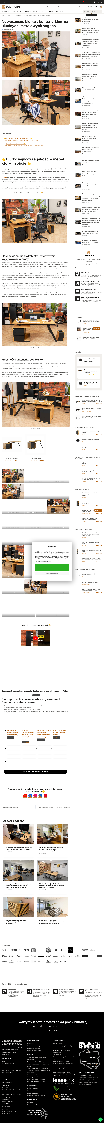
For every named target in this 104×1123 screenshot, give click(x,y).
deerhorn (6, 29)
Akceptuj (52, 567)
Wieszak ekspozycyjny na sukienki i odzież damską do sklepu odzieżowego (28, 734)
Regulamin (4, 1061)
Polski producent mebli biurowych (36, 1081)
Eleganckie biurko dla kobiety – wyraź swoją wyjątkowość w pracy (21, 140)
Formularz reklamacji (32, 1088)
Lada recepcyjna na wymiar (34, 1050)
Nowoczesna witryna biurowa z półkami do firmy (60, 732)
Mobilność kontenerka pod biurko (12, 142)
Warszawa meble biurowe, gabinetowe (89, 1077)
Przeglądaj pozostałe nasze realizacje (35, 772)
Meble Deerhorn (5, 15)
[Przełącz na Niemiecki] (83, 2)
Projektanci (30, 1102)
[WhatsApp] (100, 1120)
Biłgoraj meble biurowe (85, 1075)
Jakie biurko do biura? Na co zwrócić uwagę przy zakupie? (38, 1071)
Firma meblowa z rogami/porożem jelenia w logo (64, 1058)
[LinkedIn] (101, 2)
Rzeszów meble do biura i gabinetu (88, 1082)
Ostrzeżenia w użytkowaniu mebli (61, 1050)
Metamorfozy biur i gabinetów (60, 1068)
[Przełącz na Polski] (80, 2)
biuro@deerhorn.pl (7, 2)
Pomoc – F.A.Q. (57, 1065)
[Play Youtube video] (35, 638)
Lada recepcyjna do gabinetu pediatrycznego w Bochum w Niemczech (16, 921)
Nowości (51, 11)
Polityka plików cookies (43, 576)
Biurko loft (4, 177)
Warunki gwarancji (57, 1043)
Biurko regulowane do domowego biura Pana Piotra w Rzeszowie (90, 185)
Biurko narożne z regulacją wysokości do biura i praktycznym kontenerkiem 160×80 (36, 691)
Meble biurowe (31, 1043)
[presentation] (35, 670)
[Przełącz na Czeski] (88, 2)
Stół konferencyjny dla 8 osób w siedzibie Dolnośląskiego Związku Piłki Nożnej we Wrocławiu (52, 885)
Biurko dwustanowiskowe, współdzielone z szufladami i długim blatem (91, 371)
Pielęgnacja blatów (58, 1052)
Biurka (16, 15)
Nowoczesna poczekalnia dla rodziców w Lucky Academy (90, 241)
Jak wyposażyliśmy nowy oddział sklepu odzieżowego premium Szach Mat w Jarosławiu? (91, 209)
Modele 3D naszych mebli (34, 1093)
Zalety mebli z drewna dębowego (36, 1062)
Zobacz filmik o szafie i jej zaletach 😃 (16, 144)
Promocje (43, 7)
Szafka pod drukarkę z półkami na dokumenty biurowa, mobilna (89, 360)
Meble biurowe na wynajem (34, 1046)
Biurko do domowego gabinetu (10, 806)
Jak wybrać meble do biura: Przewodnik (37, 1068)
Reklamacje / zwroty (7, 1068)
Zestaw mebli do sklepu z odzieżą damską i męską (12, 732)
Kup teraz (10, 738)
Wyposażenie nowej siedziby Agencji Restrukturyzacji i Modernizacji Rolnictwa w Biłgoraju (90, 113)
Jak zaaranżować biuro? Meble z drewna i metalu (38, 1065)
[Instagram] (94, 2)
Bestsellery (37, 11)
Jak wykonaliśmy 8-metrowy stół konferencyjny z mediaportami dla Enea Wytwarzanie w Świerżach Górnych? (91, 100)
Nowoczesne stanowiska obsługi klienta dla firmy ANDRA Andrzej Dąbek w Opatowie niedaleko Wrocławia (91, 221)
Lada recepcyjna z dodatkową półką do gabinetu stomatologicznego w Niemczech (90, 151)
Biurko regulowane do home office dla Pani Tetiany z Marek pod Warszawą (19, 848)
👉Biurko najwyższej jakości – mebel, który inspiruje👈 (18, 138)
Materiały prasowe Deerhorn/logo (36, 1095)
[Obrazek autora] (2, 29)
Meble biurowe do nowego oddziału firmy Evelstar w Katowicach (89, 138)
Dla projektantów (62, 7)
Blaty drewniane (57, 1054)
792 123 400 (24, 2)
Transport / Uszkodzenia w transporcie (12, 1070)
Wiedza (80, 7)
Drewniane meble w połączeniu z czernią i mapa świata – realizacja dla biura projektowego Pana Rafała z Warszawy (91, 197)
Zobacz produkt (36, 695)
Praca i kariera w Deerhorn (34, 1105)
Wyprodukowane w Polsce (88, 289)
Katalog (4, 1074)
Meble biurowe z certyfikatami (61, 1061)
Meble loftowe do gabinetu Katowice (88, 1080)
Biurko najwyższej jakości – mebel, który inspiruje (33, 161)
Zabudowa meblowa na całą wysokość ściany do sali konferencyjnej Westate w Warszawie (90, 126)
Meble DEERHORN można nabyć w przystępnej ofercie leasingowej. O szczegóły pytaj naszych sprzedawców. (64, 1074)
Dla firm (55, 7)
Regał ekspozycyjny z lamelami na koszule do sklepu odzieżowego (44, 733)
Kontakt (90, 7)
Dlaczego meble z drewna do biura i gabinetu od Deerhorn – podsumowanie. (24, 145)
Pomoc (85, 7)
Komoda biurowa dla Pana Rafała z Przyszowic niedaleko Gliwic (91, 232)
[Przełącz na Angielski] (85, 2)
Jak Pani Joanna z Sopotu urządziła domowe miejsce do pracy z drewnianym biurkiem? (51, 849)
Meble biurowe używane (33, 1048)
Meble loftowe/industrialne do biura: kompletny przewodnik (36, 1076)
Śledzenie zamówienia (7, 1072)
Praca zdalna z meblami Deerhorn (36, 1079)
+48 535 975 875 (12, 1041)
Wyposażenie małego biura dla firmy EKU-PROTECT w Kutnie (90, 89)
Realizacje (59, 11)
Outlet (45, 11)
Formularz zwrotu (31, 1091)
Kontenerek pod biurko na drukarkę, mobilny (90, 383)
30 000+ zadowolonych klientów (90, 297)
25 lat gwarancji (85, 272)
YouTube (44, 192)
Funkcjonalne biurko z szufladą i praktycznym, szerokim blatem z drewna (53, 807)
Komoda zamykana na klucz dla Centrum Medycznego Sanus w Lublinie (90, 174)
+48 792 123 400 (12, 1044)
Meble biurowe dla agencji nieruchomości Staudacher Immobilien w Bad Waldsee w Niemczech (52, 921)
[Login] (98, 6)
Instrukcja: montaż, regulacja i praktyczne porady (63, 1047)
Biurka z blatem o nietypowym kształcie (63, 1063)
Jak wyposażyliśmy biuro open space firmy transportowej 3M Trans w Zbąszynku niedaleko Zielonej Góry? (18, 885)
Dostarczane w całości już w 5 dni (90, 281)
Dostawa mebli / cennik (8, 1063)
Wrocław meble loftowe (85, 1084)
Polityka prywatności (52, 576)
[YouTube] (97, 2)
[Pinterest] (99, 2)
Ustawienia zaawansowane (52, 573)
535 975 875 (16, 2)
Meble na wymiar (72, 7)
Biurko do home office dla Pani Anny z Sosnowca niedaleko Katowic (90, 163)
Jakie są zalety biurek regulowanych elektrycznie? (36, 1058)
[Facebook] (92, 2)
